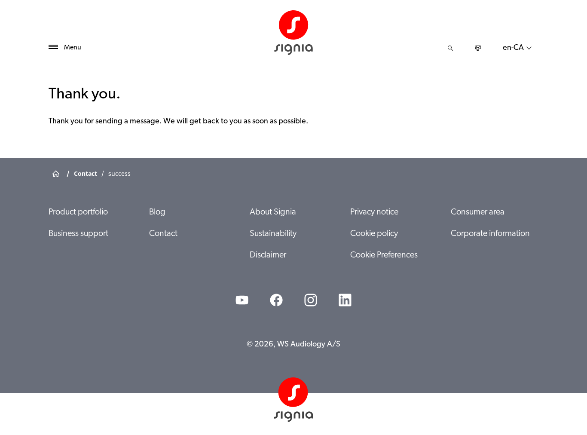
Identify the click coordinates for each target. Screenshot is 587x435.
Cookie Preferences (384, 255)
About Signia (273, 212)
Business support (78, 234)
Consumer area (477, 212)
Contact (163, 234)
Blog (157, 212)
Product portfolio (78, 212)
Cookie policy (374, 234)
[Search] (450, 48)
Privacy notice (374, 212)
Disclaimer (268, 255)
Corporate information (490, 234)
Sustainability (273, 234)
